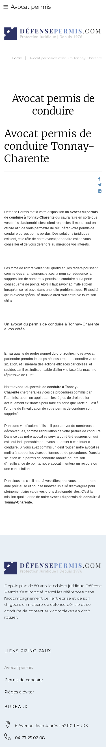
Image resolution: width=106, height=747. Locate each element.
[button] (53, 7)
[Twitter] (100, 184)
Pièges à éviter (19, 692)
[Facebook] (99, 178)
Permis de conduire (23, 679)
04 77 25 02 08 (30, 737)
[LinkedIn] (99, 191)
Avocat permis (18, 667)
